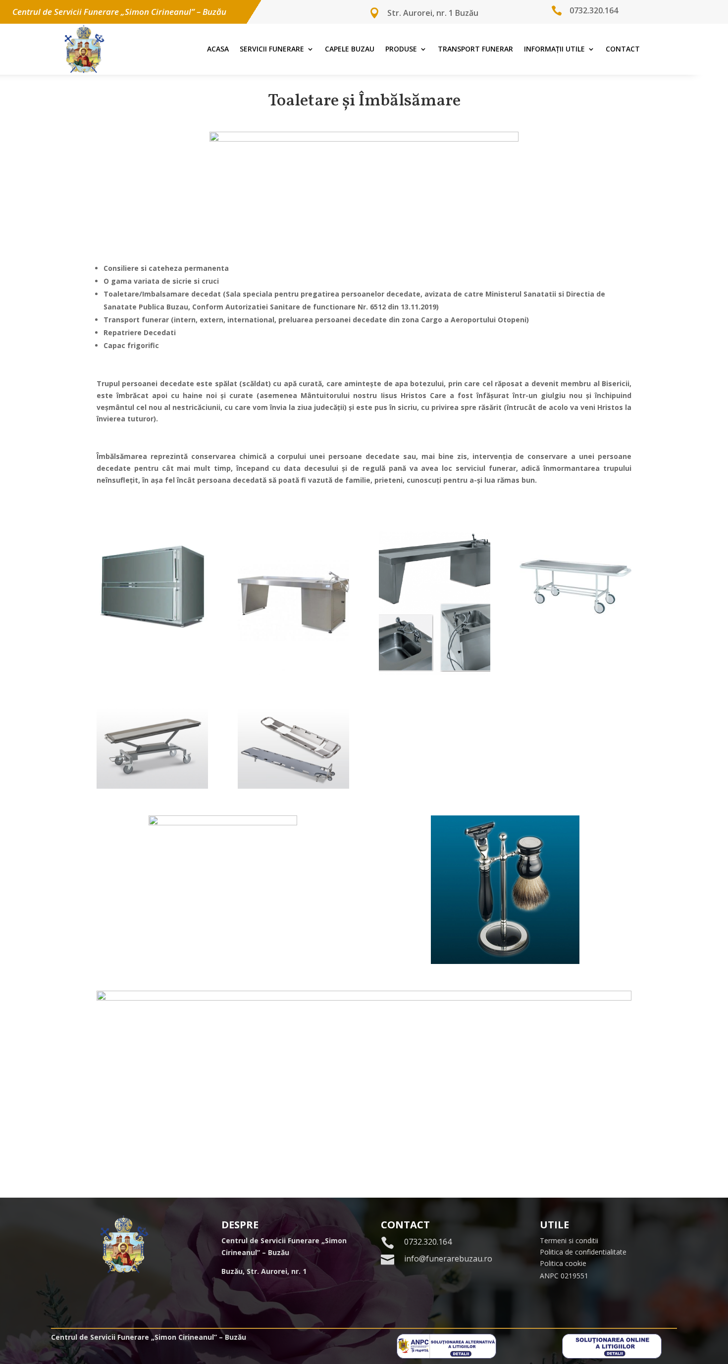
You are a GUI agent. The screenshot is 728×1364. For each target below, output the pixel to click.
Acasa (218, 48)
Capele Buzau (349, 48)
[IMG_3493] (293, 786)
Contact (623, 48)
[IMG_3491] (575, 640)
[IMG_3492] (152, 786)
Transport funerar (475, 48)
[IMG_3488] (434, 672)
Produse (401, 48)
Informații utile (554, 48)
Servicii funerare (272, 48)
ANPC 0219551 (564, 1275)
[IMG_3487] (293, 672)
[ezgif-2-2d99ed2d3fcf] (152, 640)
